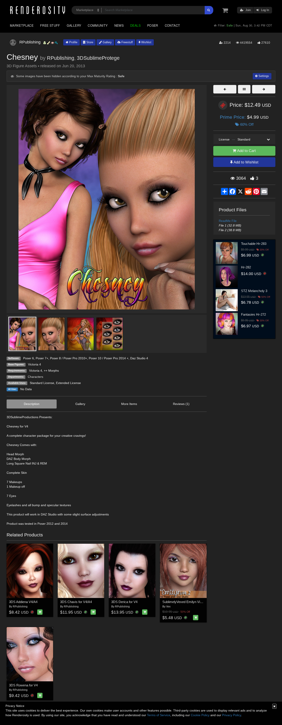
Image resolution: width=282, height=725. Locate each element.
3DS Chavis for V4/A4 (76, 602)
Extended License (68, 383)
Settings (263, 76)
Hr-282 (246, 267)
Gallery (74, 25)
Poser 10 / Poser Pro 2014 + (108, 358)
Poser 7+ (42, 358)
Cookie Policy (200, 715)
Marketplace (21, 25)
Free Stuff (50, 25)
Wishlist (145, 42)
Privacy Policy (231, 715)
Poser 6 (28, 358)
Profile (72, 42)
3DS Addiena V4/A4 (23, 602)
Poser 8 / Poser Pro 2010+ (68, 358)
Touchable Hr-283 (253, 243)
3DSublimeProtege (98, 58)
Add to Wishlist (245, 162)
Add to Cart (246, 151)
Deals (135, 25)
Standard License (42, 383)
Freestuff (127, 42)
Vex (168, 606)
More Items (129, 404)
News (119, 25)
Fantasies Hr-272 (253, 314)
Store (89, 42)
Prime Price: (233, 117)
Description (31, 404)
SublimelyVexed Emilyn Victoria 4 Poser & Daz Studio (201, 602)
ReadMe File (228, 221)
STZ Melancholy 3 (254, 291)
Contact (172, 25)
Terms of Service (158, 715)
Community (98, 25)
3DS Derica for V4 (124, 602)
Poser (152, 25)
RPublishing (60, 58)
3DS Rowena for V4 (23, 685)
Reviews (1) (181, 404)
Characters (35, 376)
